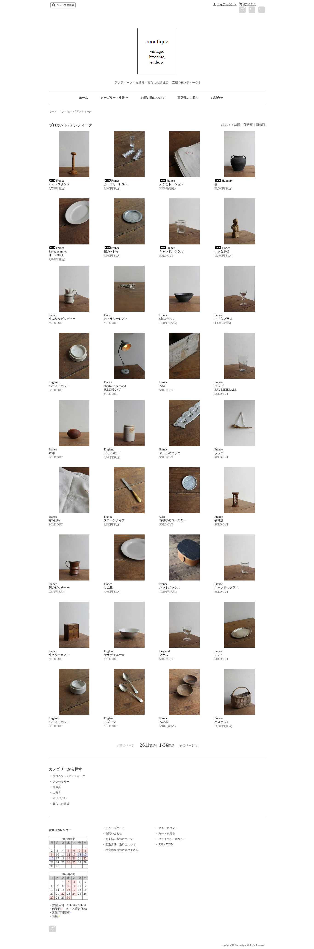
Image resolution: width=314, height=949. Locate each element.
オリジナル (59, 798)
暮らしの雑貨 (61, 803)
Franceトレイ (218, 652)
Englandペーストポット (59, 384)
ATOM (170, 844)
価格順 (248, 124)
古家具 (57, 792)
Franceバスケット (221, 720)
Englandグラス (164, 652)
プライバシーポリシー (172, 839)
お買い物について (153, 97)
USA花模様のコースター (172, 518)
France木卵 (53, 451)
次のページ (187, 745)
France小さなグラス (223, 316)
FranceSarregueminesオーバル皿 (58, 251)
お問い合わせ (114, 833)
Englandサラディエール (114, 652)
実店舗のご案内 (187, 97)
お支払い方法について (119, 839)
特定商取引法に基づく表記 (122, 850)
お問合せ (217, 97)
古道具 (57, 787)
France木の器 (163, 720)
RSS (160, 844)
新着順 (260, 124)
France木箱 (163, 384)
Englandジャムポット (113, 451)
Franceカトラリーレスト (116, 316)
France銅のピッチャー (59, 585)
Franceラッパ (218, 451)
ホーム (83, 97)
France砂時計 (218, 518)
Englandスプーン (110, 720)
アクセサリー (61, 781)
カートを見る (166, 833)
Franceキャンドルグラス (226, 585)
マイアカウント (227, 4)
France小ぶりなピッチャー (62, 316)
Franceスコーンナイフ (114, 518)
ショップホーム (115, 828)
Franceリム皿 (108, 585)
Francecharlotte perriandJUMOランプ (115, 385)
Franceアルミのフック (169, 451)
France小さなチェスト (59, 652)
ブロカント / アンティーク (76, 111)
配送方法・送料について (121, 844)
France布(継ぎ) (54, 518)
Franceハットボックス (169, 585)
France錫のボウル (166, 316)
